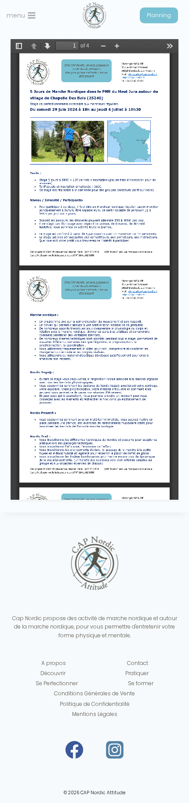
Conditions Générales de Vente (94, 693)
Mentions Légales (94, 714)
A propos (53, 663)
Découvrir (52, 673)
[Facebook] (74, 749)
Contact (137, 663)
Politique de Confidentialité (95, 704)
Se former (140, 683)
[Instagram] (114, 749)
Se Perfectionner (57, 683)
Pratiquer (137, 673)
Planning (159, 15)
